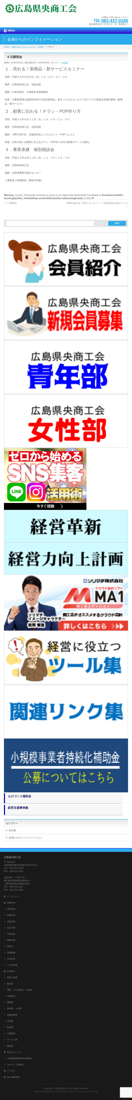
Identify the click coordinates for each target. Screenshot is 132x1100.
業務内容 (11, 903)
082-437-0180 (114, 20)
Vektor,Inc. (82, 1091)
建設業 (10, 1046)
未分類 (65, 63)
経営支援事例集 (18, 807)
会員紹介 (11, 971)
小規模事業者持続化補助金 (19, 1058)
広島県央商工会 (62, 1088)
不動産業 (11, 1033)
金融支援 (11, 921)
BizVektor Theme (66, 1091)
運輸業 (10, 1002)
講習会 (10, 946)
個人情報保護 (13, 1077)
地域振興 (11, 952)
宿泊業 (10, 1021)
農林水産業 (12, 977)
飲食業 (10, 1027)
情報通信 (11, 996)
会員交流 (11, 959)
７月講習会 (10, 203)
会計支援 (11, 927)
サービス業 (12, 1039)
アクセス (11, 1071)
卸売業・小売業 (14, 1008)
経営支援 (11, 909)
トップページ (13, 896)
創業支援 (11, 915)
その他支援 (12, 965)
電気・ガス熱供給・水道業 (19, 990)
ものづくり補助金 (19, 796)
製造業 (10, 984)
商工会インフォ (14, 1052)
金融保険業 (12, 1015)
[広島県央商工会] (41, 9)
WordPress (51, 1091)
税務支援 (11, 940)
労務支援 (11, 934)
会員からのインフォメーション (25, 837)
